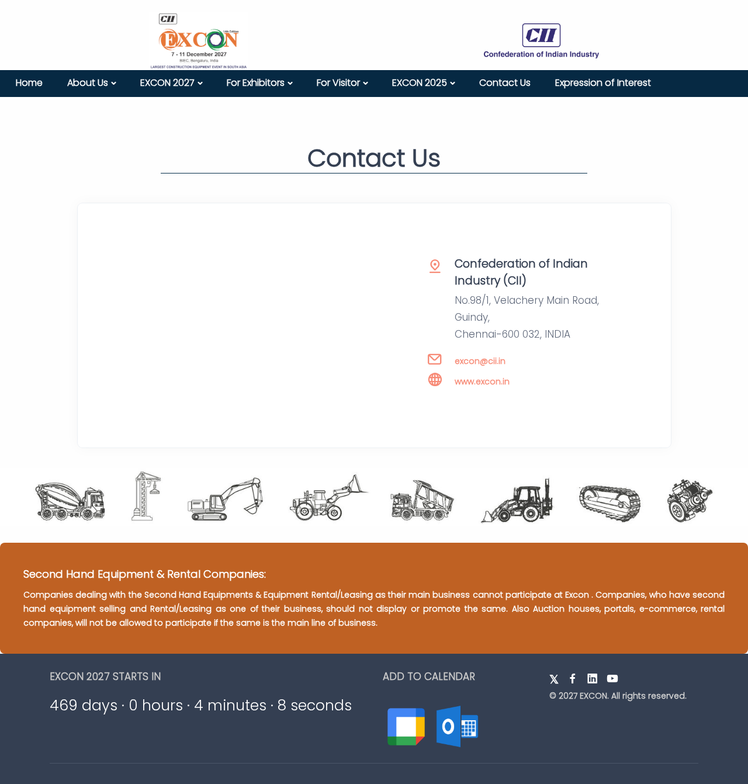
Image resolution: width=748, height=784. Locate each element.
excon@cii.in (480, 361)
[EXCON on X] (554, 678)
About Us (87, 82)
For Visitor (338, 82)
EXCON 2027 (167, 82)
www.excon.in (482, 381)
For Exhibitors (256, 82)
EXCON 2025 (419, 82)
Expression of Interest (603, 82)
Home (29, 82)
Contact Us (505, 82)
